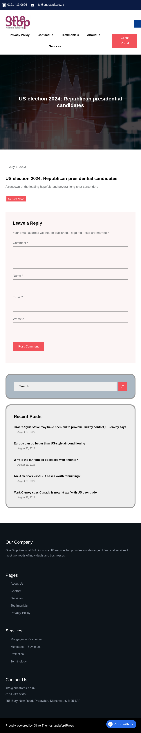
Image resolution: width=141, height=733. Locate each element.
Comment (20, 243)
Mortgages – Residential (26, 639)
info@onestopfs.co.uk (50, 4)
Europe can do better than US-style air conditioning (49, 443)
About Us (17, 583)
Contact (16, 591)
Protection (17, 654)
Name (18, 276)
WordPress (66, 725)
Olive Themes (44, 725)
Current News (16, 198)
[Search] (122, 386)
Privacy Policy (20, 613)
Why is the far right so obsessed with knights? (46, 459)
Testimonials (19, 605)
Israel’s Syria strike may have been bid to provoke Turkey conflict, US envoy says (70, 427)
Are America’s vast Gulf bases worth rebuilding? (47, 476)
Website (18, 319)
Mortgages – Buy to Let (26, 646)
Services (17, 598)
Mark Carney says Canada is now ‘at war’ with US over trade (55, 492)
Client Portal (125, 40)
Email (18, 297)
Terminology (19, 661)
